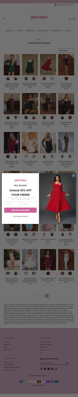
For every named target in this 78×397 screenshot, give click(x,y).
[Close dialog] (73, 175)
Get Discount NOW (20, 210)
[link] (20, 180)
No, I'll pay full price (20, 216)
